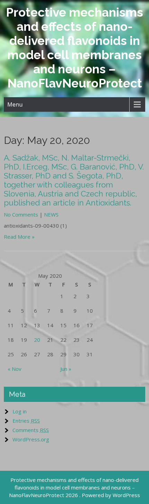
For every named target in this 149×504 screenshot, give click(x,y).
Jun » (65, 368)
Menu (15, 104)
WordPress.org (30, 439)
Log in (19, 411)
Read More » (19, 236)
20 (37, 339)
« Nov (14, 368)
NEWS (51, 214)
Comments (30, 430)
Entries (26, 420)
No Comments (21, 214)
